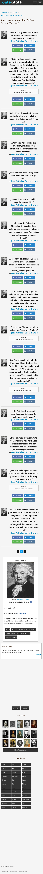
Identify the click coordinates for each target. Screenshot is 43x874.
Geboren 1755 (25, 633)
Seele (24, 788)
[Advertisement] (21, 683)
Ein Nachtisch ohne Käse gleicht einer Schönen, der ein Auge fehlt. (24, 175)
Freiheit (4, 803)
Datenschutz (23, 871)
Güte (13, 784)
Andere (4, 776)
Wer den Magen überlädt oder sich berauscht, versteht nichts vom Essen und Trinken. (24, 35)
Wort (13, 803)
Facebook (5, 871)
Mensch (24, 764)
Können (24, 784)
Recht (14, 792)
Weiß (3, 807)
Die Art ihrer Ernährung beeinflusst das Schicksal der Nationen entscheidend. (24, 414)
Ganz (24, 780)
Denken (24, 807)
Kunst (14, 799)
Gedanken (25, 799)
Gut (13, 780)
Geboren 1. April (11, 637)
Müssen (24, 796)
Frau (13, 788)
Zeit (23, 772)
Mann (8, 629)
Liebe (4, 768)
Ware (13, 796)
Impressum (13, 871)
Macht (14, 772)
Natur (3, 788)
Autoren (16, 708)
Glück (4, 780)
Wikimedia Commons (23, 599)
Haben (24, 768)
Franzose (14, 629)
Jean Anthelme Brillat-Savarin (24, 41)
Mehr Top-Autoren (20, 750)
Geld (23, 803)
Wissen (4, 799)
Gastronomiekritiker (12, 633)
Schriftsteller (23, 629)
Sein (13, 764)
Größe (24, 776)
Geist (24, 792)
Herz (3, 792)
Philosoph (32, 629)
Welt (13, 768)
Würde (4, 796)
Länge (14, 807)
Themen (25, 708)
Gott (3, 772)
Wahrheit (15, 776)
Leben (4, 764)
